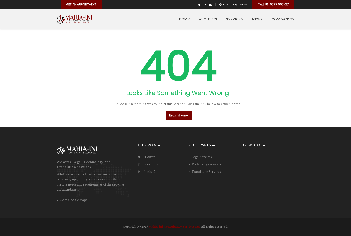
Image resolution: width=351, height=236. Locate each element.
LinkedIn (150, 172)
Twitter (149, 157)
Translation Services (206, 172)
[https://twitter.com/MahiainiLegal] (199, 5)
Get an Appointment (81, 4)
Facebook (151, 164)
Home (184, 19)
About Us (208, 19)
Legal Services (202, 157)
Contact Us (283, 19)
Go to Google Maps (73, 200)
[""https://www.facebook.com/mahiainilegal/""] (205, 5)
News (257, 19)
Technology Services (206, 164)
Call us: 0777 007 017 (273, 4)
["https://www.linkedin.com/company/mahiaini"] (210, 5)
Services (234, 19)
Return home (178, 115)
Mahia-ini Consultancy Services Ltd (174, 226)
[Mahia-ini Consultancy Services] (74, 19)
